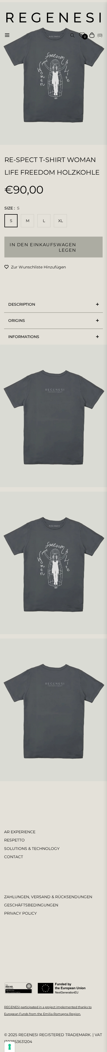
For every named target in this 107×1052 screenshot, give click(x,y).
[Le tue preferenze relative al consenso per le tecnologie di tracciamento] (9, 1047)
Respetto (14, 840)
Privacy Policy (20, 913)
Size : (11, 208)
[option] (53, 73)
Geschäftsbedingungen (31, 905)
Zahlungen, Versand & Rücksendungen (48, 896)
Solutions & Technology (32, 848)
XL (60, 220)
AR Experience (19, 831)
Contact (13, 856)
